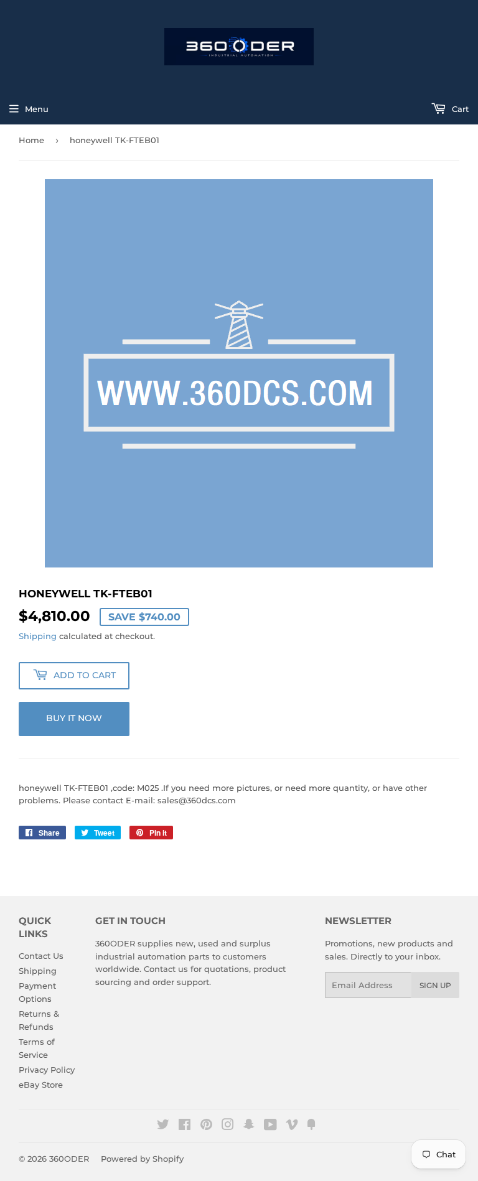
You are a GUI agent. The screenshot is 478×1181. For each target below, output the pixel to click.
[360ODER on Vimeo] (292, 1126)
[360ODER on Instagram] (228, 1126)
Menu (37, 109)
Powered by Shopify (142, 1159)
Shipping (38, 636)
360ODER (69, 1159)
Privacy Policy (47, 1070)
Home (31, 140)
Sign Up (435, 985)
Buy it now (74, 718)
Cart (459, 109)
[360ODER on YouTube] (270, 1126)
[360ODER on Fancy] (311, 1126)
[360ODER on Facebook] (184, 1126)
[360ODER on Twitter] (163, 1126)
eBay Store (41, 1085)
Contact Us (41, 956)
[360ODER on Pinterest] (206, 1126)
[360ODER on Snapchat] (249, 1126)
